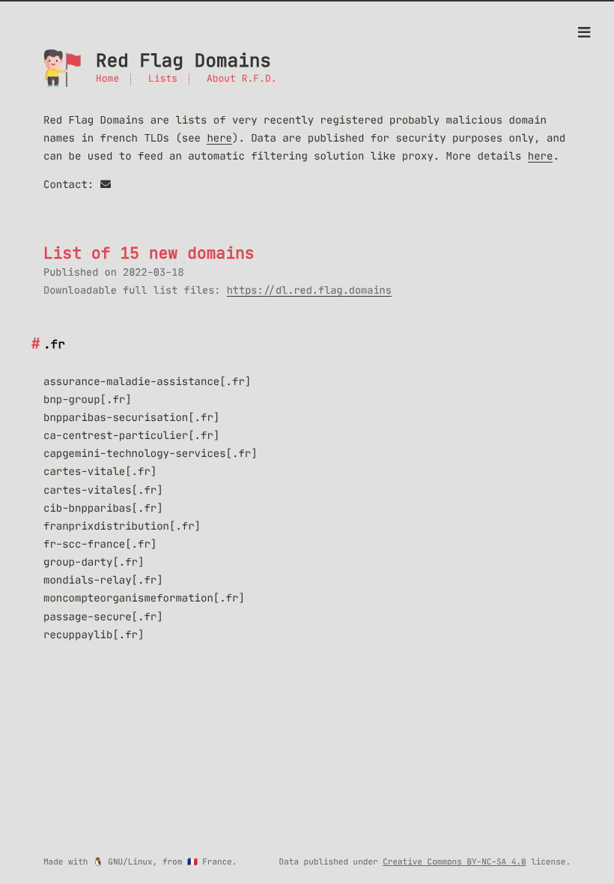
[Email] (105, 184)
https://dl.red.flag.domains (309, 290)
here (219, 138)
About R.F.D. (242, 79)
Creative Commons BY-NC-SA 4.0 (454, 861)
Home (107, 79)
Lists (162, 79)
